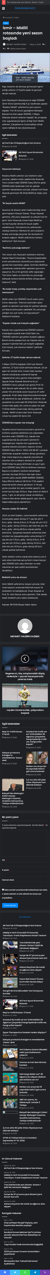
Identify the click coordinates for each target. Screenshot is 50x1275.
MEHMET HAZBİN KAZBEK (16, 44)
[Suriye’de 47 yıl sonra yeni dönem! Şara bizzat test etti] (10, 959)
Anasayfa (8, 17)
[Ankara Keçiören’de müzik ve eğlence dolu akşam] (10, 971)
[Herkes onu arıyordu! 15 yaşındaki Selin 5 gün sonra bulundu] (37, 758)
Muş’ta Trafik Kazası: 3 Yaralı (12, 732)
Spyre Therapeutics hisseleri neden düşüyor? (25, 1032)
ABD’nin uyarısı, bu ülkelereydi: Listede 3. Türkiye (29, 1102)
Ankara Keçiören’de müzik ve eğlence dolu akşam (32, 968)
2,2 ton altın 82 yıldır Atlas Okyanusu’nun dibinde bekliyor (36, 782)
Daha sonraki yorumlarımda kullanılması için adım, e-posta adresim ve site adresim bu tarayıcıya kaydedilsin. (25, 894)
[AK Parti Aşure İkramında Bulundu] (9, 156)
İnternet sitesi (8, 880)
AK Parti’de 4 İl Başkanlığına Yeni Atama (21, 143)
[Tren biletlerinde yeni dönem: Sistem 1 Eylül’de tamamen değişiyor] (10, 945)
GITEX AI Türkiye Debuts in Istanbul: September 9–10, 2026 (20, 1139)
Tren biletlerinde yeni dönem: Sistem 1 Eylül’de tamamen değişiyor (31, 945)
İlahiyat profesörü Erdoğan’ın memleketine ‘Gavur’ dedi (12, 756)
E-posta (6, 870)
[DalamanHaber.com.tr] (25, 8)
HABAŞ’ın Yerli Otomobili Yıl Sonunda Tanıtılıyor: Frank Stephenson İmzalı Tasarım (24, 934)
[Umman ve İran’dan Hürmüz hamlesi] (10, 1066)
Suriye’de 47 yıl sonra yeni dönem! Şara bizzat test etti (33, 956)
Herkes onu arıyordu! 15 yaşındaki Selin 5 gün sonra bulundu (36, 769)
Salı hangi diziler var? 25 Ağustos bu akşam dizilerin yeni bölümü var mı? (32, 1077)
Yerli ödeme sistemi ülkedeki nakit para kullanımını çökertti (33, 1052)
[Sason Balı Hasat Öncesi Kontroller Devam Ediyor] (10, 983)
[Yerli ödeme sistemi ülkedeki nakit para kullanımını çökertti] (10, 1053)
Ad (4, 860)
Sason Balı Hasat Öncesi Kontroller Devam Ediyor (31, 980)
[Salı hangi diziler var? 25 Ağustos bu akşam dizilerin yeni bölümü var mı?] (10, 1078)
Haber (16, 17)
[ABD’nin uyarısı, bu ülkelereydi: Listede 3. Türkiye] (10, 1103)
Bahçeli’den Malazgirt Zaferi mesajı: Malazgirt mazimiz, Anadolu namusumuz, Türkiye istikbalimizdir (13, 798)
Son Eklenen (25, 917)
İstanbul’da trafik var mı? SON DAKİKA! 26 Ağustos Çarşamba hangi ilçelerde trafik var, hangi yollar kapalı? (36, 738)
